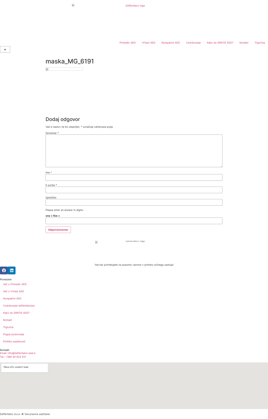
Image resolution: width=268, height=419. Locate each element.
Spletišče (51, 197)
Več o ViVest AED (13, 291)
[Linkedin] (12, 270)
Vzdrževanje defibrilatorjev (19, 305)
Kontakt (243, 42)
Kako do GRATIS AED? (220, 42)
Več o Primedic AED (15, 284)
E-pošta (51, 185)
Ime (49, 172)
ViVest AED (148, 42)
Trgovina (260, 42)
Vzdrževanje (193, 42)
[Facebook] (4, 270)
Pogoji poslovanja (13, 334)
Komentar (52, 133)
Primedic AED (128, 42)
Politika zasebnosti (14, 341)
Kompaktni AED (171, 42)
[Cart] (5, 49)
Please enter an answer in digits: (64, 210)
